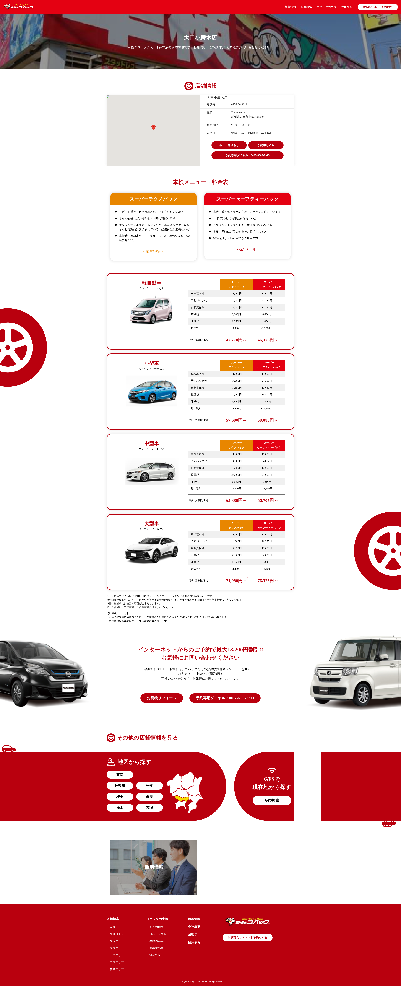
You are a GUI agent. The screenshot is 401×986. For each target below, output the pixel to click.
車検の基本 (156, 941)
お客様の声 (156, 948)
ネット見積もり (229, 145)
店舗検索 (306, 7)
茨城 (149, 808)
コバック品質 (157, 934)
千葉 (149, 786)
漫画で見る (156, 955)
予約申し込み (266, 145)
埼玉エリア (117, 941)
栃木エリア (117, 948)
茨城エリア (117, 969)
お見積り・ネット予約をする (378, 7)
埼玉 (119, 797)
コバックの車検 (326, 7)
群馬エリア (117, 962)
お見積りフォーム (162, 698)
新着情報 (290, 7)
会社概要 (194, 926)
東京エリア (117, 926)
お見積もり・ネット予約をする (247, 937)
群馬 (149, 797)
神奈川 (120, 786)
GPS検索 (272, 800)
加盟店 (192, 934)
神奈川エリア (118, 934)
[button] (153, 127)
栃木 (119, 808)
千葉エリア (117, 955)
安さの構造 (156, 926)
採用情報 (346, 7)
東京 (119, 775)
